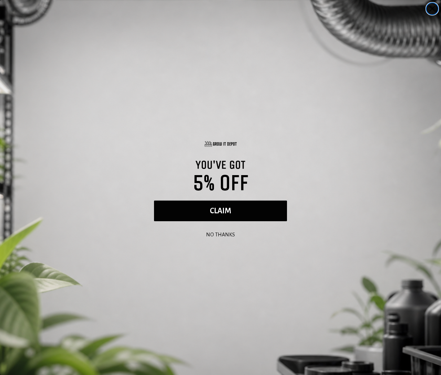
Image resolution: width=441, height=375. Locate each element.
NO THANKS (220, 234)
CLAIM (220, 211)
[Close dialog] (432, 9)
